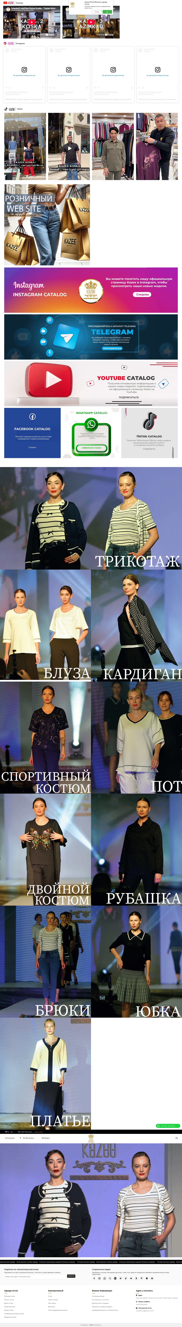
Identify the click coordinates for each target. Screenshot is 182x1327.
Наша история (53, 1300)
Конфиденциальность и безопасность (105, 1310)
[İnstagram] (99, 1278)
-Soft (91, 1325)
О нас (50, 1296)
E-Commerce (97, 1325)
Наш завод (52, 1303)
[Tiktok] (126, 1278)
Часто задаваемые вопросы (57, 1310)
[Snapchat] (147, 1278)
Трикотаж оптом (9, 1306)
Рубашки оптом (9, 1296)
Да (107, 12)
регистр (71, 1276)
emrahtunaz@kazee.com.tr (145, 1311)
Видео (47, 1138)
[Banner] (25, 146)
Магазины (30, 1138)
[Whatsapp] (105, 1278)
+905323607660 (141, 1304)
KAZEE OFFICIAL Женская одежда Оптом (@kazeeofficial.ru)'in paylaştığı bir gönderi (34, 99)
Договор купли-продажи (100, 1303)
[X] (110, 1278)
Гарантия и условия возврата (102, 1306)
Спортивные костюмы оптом (14, 1313)
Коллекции (10, 1138)
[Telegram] (120, 1278)
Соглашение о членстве (100, 1300)
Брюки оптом (8, 1303)
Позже (97, 12)
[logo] (91, 1138)
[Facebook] (94, 1278)
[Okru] (136, 1278)
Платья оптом (9, 1300)
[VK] (131, 1278)
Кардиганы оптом (10, 1317)
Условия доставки (98, 1296)
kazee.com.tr (39, 1132)
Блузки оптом (8, 1310)
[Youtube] (152, 1278)
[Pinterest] (141, 1278)
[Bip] (115, 1278)
